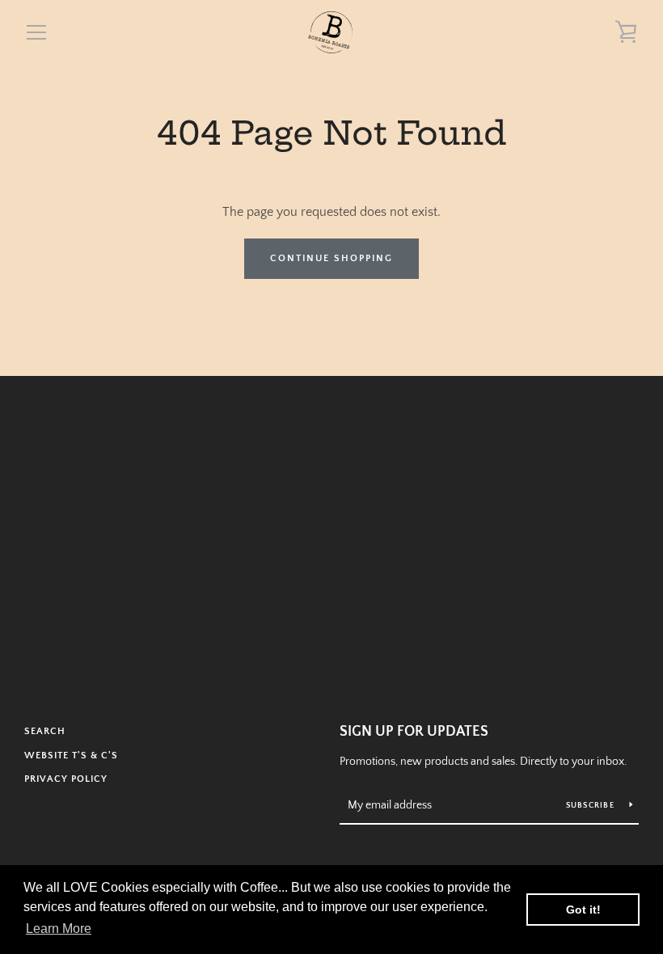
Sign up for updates (414, 732)
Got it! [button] (583, 909)
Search (44, 731)
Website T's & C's (71, 755)
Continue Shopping (331, 258)
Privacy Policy (66, 779)
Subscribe (592, 805)
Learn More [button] (58, 928)
